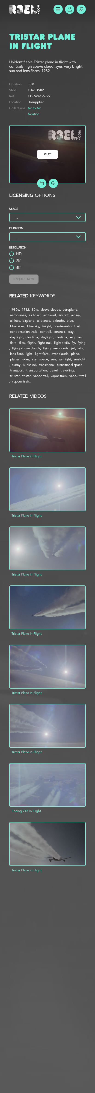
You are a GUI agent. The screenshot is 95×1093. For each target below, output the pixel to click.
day (71, 331)
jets (80, 348)
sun (53, 359)
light (29, 354)
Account (69, 9)
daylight (47, 337)
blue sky (33, 326)
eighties (76, 337)
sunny (16, 365)
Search (81, 9)
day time (32, 337)
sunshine (29, 365)
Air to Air (34, 108)
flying (82, 343)
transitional (46, 365)
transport (17, 370)
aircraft (63, 315)
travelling (67, 370)
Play (47, 154)
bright (46, 326)
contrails (59, 331)
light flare (42, 354)
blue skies (17, 326)
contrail (45, 331)
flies (22, 343)
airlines (15, 320)
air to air (35, 315)
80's (35, 309)
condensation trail (67, 326)
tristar (26, 376)
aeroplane (70, 309)
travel (54, 370)
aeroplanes (18, 315)
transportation (36, 370)
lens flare (16, 354)
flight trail (44, 343)
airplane (28, 320)
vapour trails (21, 381)
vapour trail (77, 376)
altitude (58, 320)
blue (70, 320)
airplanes (43, 320)
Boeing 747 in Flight (26, 811)
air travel (49, 315)
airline (75, 315)
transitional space (69, 365)
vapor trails (59, 376)
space (43, 359)
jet (73, 348)
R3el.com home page (25, 9)
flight (31, 343)
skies (25, 359)
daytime (61, 337)
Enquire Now (24, 279)
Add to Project (41, 183)
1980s (14, 309)
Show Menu (58, 9)
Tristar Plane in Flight (27, 456)
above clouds (50, 309)
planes (15, 359)
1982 (25, 309)
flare (13, 343)
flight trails (61, 343)
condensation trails (23, 331)
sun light (65, 359)
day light (16, 337)
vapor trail (40, 376)
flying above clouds (26, 348)
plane (75, 354)
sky (34, 359)
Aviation (33, 114)
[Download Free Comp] (53, 183)
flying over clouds (55, 348)
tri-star (15, 376)
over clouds (59, 354)
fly (73, 343)
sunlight (79, 359)
